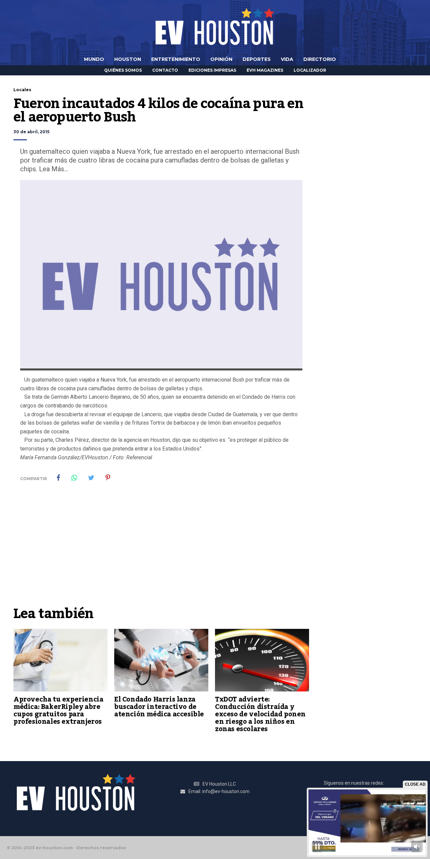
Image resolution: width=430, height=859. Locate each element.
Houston (127, 59)
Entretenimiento (175, 59)
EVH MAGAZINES (265, 70)
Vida (287, 59)
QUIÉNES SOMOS (123, 70)
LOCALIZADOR (310, 70)
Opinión (221, 59)
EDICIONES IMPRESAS (212, 70)
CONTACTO (165, 70)
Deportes (257, 59)
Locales (22, 89)
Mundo (94, 59)
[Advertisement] (161, 552)
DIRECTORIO (319, 59)
